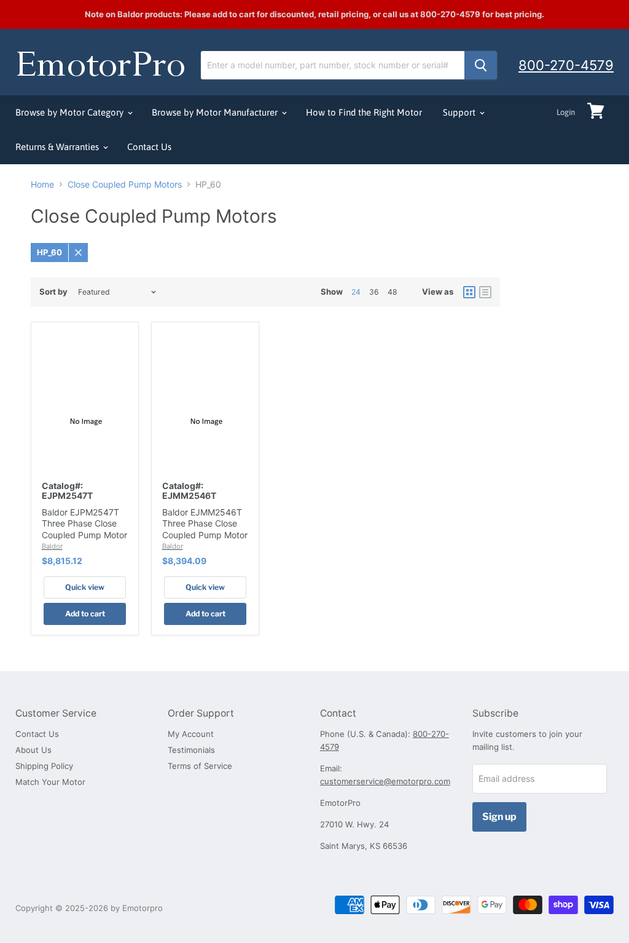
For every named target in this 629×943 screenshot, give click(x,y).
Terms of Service (200, 766)
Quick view (84, 587)
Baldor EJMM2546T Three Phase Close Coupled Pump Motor (205, 523)
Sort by (53, 291)
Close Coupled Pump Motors (125, 184)
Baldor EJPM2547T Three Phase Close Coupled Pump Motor (84, 523)
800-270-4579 (566, 65)
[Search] (480, 65)
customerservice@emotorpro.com (385, 781)
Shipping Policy (44, 766)
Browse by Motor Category (70, 112)
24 (356, 291)
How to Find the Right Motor (364, 112)
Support (460, 112)
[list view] (485, 292)
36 (374, 291)
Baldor (52, 546)
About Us (33, 750)
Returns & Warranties (58, 146)
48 (392, 291)
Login (566, 112)
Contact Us (149, 146)
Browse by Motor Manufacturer (216, 112)
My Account (191, 734)
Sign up (499, 816)
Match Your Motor (50, 782)
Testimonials (191, 750)
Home (42, 184)
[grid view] (469, 292)
